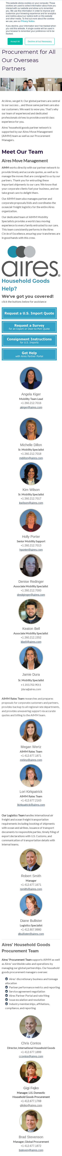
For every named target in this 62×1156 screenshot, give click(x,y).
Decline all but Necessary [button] (40, 41)
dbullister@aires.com (31, 933)
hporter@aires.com (31, 549)
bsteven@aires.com (31, 1150)
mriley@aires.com (31, 760)
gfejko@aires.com (31, 1105)
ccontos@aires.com (31, 1056)
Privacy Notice (28, 21)
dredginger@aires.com (31, 594)
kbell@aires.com (31, 641)
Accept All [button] (15, 41)
